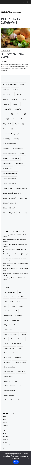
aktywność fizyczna (10, 84)
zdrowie (23, 198)
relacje (6, 148)
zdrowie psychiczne (9, 203)
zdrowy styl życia (9, 208)
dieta (15, 89)
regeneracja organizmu (10, 144)
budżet (6, 89)
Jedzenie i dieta (5, 50)
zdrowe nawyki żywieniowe (12, 193)
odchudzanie (17, 119)
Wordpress (7, 168)
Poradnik (6, 139)
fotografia (7, 109)
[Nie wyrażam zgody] (29, 458)
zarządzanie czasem (10, 173)
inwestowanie (8, 114)
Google (18, 109)
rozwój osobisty (18, 148)
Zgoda (16, 462)
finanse (6, 104)
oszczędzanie (8, 129)
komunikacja (21, 114)
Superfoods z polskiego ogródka (12, 56)
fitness (16, 104)
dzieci (23, 99)
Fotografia (5, 425)
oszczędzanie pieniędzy (11, 134)
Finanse (5, 422)
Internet (5, 428)
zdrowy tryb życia (9, 213)
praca (16, 139)
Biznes (4, 416)
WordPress (6, 439)
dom (18, 94)
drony (14, 99)
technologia (7, 163)
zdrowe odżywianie (9, 198)
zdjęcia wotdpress (9, 183)
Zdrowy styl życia (7, 445)
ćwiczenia (23, 213)
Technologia (6, 436)
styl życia (15, 158)
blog (22, 84)
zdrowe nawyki (21, 188)
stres (5, 158)
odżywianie (7, 124)
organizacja (19, 124)
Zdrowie (5, 442)
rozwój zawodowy (9, 153)
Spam (22, 153)
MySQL (6, 119)
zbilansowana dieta (9, 178)
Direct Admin (7, 94)
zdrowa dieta (7, 188)
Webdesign (20, 163)
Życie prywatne (7, 448)
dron (5, 99)
